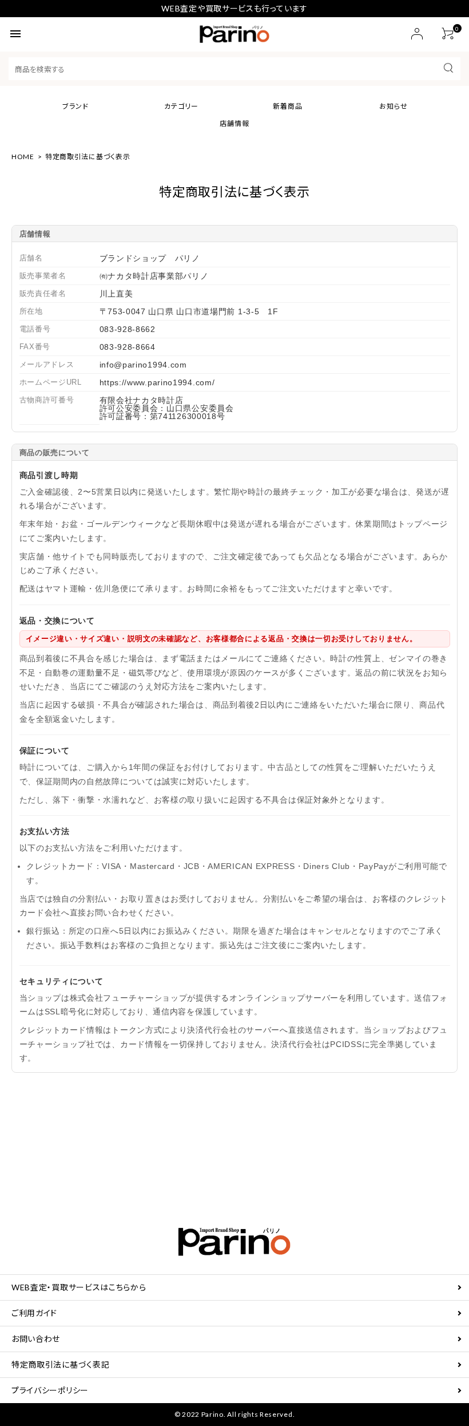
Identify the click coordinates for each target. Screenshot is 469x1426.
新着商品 (288, 106)
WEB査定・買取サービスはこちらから (78, 1287)
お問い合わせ (35, 1339)
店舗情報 (234, 123)
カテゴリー (181, 106)
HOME (22, 156)
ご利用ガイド (34, 1313)
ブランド (75, 106)
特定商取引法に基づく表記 (60, 1364)
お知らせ (393, 106)
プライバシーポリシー (50, 1390)
